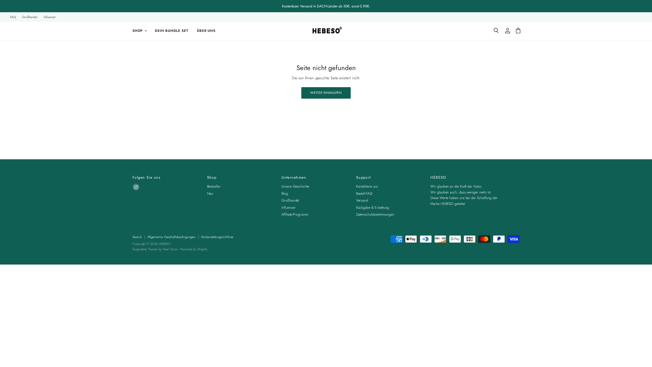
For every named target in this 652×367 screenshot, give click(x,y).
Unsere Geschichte (295, 186)
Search (137, 236)
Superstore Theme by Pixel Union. (155, 249)
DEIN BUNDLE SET (171, 30)
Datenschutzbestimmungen (375, 214)
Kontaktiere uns (367, 186)
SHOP (138, 30)
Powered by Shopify (194, 249)
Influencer (50, 17)
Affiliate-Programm (294, 214)
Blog (284, 193)
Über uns (206, 30)
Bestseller (214, 186)
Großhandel (29, 17)
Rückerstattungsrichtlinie (217, 236)
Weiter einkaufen (326, 92)
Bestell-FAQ (364, 193)
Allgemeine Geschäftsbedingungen (171, 236)
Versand (362, 200)
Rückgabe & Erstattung (372, 207)
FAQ (13, 17)
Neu (210, 193)
